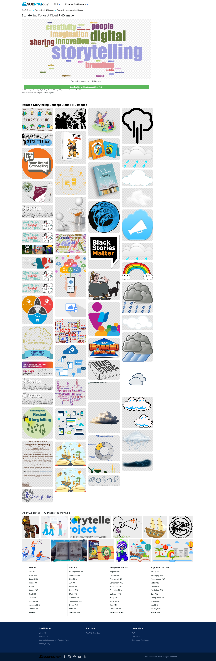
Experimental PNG (117, 612)
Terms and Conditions (140, 640)
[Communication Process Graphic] (104, 480)
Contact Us (43, 637)
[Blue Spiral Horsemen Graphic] (104, 217)
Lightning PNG (34, 605)
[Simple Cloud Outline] (137, 178)
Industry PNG (156, 609)
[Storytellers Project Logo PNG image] (90, 527)
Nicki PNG (154, 594)
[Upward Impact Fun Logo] (104, 348)
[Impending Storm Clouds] (137, 462)
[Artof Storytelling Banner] (37, 263)
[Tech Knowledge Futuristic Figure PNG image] (122, 550)
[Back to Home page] (35, 4)
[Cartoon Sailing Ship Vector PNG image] (155, 527)
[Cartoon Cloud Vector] (137, 322)
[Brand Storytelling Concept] (37, 163)
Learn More (137, 628)
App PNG (154, 605)
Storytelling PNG (49, 93)
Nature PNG (33, 579)
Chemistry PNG (116, 579)
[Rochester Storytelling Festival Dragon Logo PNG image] (181, 527)
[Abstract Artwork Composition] (104, 468)
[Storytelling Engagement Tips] (37, 276)
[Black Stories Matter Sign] (104, 252)
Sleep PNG (114, 598)
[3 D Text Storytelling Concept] (37, 211)
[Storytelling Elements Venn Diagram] (37, 309)
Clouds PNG (33, 601)
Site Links (90, 628)
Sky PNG (32, 572)
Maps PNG (73, 587)
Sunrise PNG (33, 609)
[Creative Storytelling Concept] (37, 139)
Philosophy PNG (157, 575)
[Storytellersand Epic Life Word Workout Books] (104, 149)
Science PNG (74, 598)
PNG (56, 4)
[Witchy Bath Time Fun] (104, 285)
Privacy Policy (44, 644)
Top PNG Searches (93, 633)
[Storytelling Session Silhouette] (70, 118)
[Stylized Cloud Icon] (137, 379)
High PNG (73, 579)
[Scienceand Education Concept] (70, 180)
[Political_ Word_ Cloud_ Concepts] (70, 331)
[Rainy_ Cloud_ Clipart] (137, 251)
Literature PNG (116, 609)
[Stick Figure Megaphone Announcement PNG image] (127, 527)
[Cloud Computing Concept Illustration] (70, 308)
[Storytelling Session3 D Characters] (70, 214)
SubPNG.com (27, 10)
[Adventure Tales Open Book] (70, 454)
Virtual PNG (155, 601)
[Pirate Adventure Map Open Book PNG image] (69, 550)
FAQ (133, 633)
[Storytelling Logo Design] (37, 495)
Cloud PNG (33, 598)
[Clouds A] (104, 417)
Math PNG (73, 594)
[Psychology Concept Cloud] (70, 243)
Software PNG (115, 594)
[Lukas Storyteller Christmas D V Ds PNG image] (101, 550)
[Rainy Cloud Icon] (137, 297)
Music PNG (33, 575)
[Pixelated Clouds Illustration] (137, 412)
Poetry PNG (73, 590)
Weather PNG (74, 575)
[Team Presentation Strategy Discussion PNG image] (54, 527)
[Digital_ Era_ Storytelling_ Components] (37, 250)
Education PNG (116, 590)
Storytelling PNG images (44, 10)
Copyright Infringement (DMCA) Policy (54, 640)
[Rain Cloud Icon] (137, 126)
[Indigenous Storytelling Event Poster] (37, 464)
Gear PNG (114, 605)
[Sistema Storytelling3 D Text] (37, 384)
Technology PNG (75, 601)
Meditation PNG (116, 587)
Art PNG (32, 587)
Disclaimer (136, 637)
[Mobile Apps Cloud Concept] (70, 276)
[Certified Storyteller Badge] (37, 343)
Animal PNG (155, 612)
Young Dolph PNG (157, 598)
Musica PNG (114, 601)
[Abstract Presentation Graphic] (104, 319)
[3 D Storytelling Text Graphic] (37, 398)
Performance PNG (158, 579)
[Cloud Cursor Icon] (137, 225)
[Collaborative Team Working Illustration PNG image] (36, 550)
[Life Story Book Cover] (104, 180)
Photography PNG (76, 572)
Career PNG (155, 587)
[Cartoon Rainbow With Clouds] (137, 271)
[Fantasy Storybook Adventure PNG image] (172, 550)
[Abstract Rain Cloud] (137, 441)
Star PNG (32, 594)
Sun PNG (32, 612)
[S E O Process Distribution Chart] (104, 448)
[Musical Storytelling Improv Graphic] (37, 423)
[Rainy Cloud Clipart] (137, 157)
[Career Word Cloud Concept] (70, 392)
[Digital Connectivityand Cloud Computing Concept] (70, 424)
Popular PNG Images (75, 4)
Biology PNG (155, 572)
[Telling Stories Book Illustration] (104, 370)
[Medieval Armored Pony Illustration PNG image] (30, 527)
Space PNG (33, 583)
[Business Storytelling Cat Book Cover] (70, 147)
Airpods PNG (115, 572)
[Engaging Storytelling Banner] (37, 225)
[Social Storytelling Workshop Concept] (37, 192)
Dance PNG (114, 575)
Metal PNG (155, 583)
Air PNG (72, 583)
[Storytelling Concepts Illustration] (37, 120)
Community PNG (116, 583)
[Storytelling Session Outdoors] (104, 122)
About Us (42, 633)
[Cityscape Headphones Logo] (104, 391)
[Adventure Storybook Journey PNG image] (140, 550)
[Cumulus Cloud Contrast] (137, 197)
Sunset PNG (33, 590)
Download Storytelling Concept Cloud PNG (86, 87)
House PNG (73, 605)
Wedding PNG (74, 612)
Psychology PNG (157, 590)
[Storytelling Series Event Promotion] (37, 369)
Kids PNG (72, 609)
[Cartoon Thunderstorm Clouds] (137, 347)
